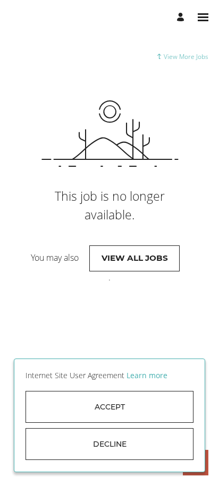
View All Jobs (135, 258)
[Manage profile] (182, 17)
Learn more (147, 375)
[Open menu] (203, 17)
